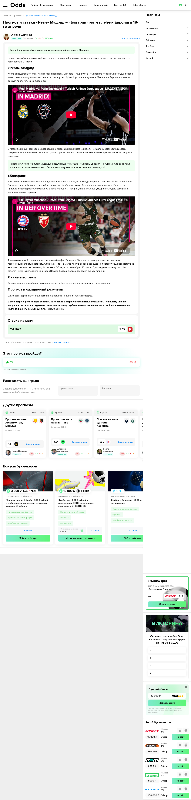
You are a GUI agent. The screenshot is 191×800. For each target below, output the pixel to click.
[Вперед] (138, 434)
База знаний (101, 5)
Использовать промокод (80, 538)
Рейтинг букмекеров (42, 5)
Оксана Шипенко (62, 342)
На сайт (180, 737)
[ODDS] (17, 5)
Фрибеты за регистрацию (20, 517)
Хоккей (149, 58)
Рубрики (150, 40)
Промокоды (65, 523)
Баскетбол (151, 52)
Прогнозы (65, 5)
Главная (7, 15)
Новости (82, 5)
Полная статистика (130, 38)
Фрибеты (64, 517)
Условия (28, 530)
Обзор (164, 737)
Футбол (150, 46)
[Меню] (5, 5)
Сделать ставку (167, 604)
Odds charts (139, 5)
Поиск (186, 5)
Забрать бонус (28, 538)
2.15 (181, 596)
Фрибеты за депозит (18, 523)
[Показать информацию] (186, 687)
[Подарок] (180, 5)
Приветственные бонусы (20, 512)
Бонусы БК (120, 5)
